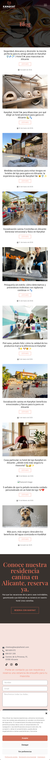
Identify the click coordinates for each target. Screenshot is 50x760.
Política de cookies (11, 757)
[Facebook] (16, 664)
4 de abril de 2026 (26, 70)
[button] (46, 713)
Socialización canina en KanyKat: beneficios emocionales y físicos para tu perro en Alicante (25, 404)
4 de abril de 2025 (26, 545)
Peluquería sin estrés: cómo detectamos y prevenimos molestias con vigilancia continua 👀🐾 (25, 287)
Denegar (25, 745)
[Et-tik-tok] (6, 664)
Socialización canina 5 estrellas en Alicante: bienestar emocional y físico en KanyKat (25, 230)
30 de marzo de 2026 (26, 128)
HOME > (25, 19)
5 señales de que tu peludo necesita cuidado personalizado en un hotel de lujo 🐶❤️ (25, 488)
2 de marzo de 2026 (26, 417)
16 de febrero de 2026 (25, 500)
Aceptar (25, 738)
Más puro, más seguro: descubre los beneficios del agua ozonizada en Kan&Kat (25, 533)
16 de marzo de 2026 (26, 301)
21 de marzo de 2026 (26, 242)
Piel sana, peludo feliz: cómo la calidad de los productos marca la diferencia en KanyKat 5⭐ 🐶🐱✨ (25, 346)
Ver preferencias (25, 751)
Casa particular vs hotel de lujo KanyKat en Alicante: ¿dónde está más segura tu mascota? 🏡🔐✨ (25, 463)
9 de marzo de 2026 (26, 359)
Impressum (41, 757)
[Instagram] (11, 664)
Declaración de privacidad (27, 757)
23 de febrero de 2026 (25, 476)
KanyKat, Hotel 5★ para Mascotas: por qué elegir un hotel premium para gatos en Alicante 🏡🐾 (25, 115)
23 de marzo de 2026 (26, 187)
